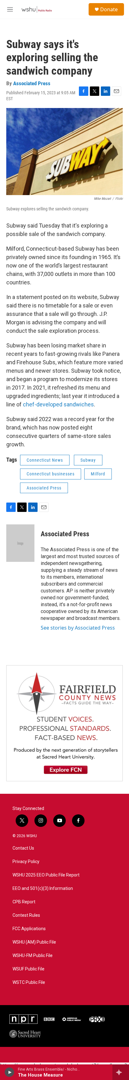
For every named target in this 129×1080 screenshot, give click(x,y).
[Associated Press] (20, 543)
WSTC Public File (29, 982)
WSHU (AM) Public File (34, 942)
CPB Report (24, 902)
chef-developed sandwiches (58, 404)
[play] (9, 1072)
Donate (109, 9)
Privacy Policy (26, 861)
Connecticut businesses (51, 473)
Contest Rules (26, 915)
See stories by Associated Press (78, 627)
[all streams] (120, 1072)
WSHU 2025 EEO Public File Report (46, 875)
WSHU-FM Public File (33, 955)
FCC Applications (29, 928)
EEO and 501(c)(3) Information (43, 888)
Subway (88, 460)
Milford (98, 473)
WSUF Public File (28, 969)
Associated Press (31, 83)
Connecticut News (45, 460)
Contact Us (23, 848)
